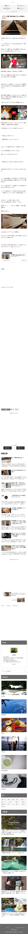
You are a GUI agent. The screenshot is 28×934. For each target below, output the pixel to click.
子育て (8, 409)
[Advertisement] (14, 347)
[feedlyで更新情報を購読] (13, 664)
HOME (2, 269)
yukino (14, 654)
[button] (25, 671)
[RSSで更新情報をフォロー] (15, 664)
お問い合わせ (14, 929)
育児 (18, 409)
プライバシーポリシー (20, 927)
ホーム (7, 927)
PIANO (4, 409)
